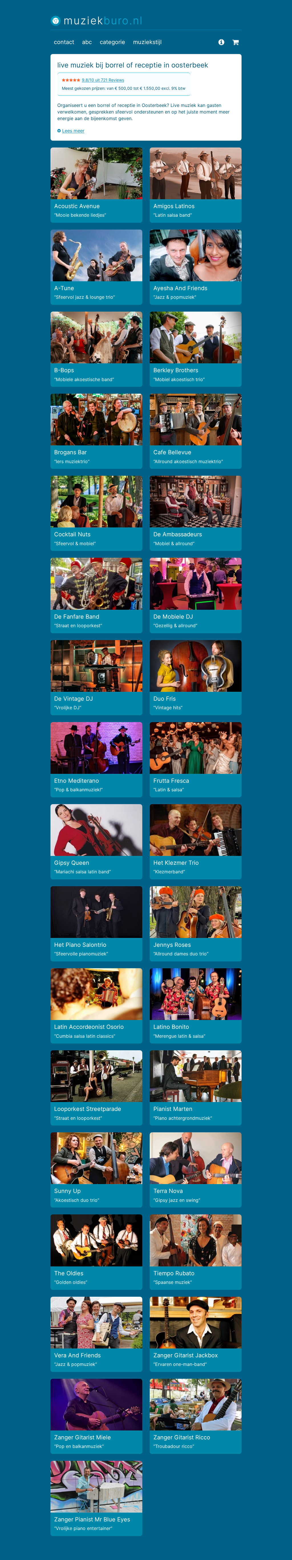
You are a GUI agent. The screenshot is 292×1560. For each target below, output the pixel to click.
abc (87, 42)
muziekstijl (147, 42)
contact (64, 42)
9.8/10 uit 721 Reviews (103, 79)
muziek (103, 21)
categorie (112, 42)
